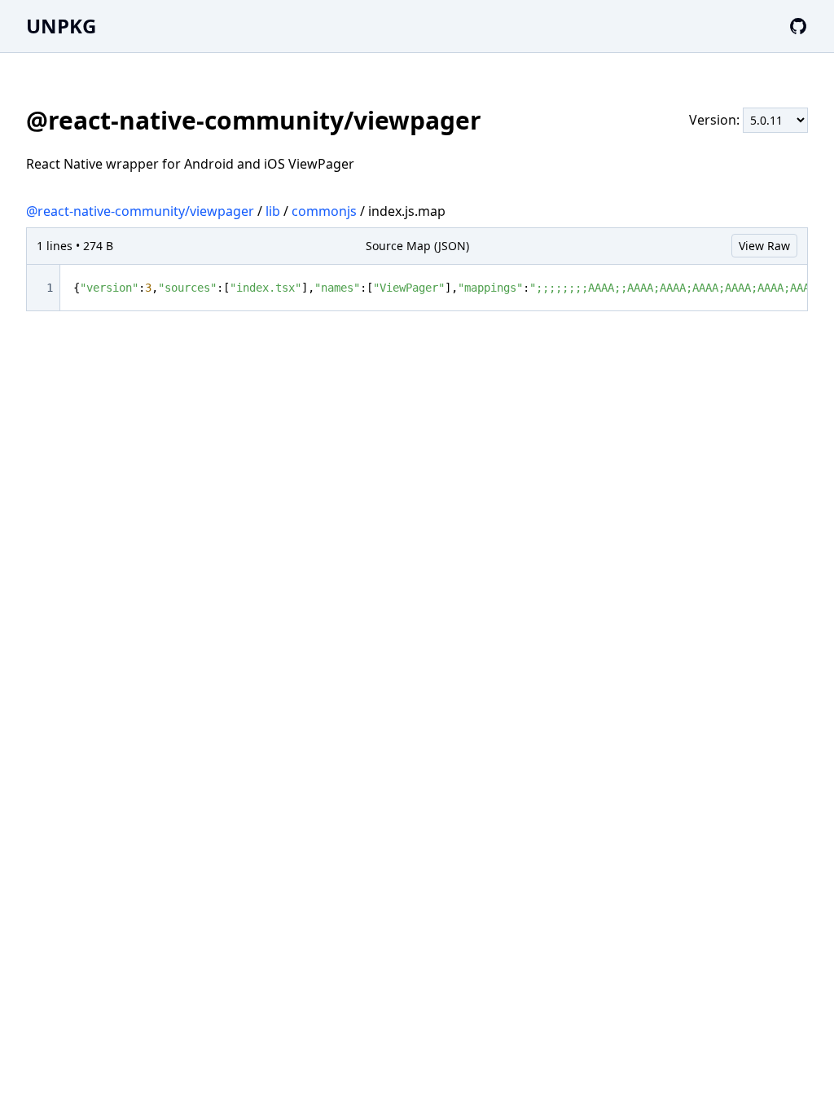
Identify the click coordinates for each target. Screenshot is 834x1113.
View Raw (764, 245)
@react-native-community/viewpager (140, 211)
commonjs (324, 211)
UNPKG (61, 25)
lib (273, 211)
